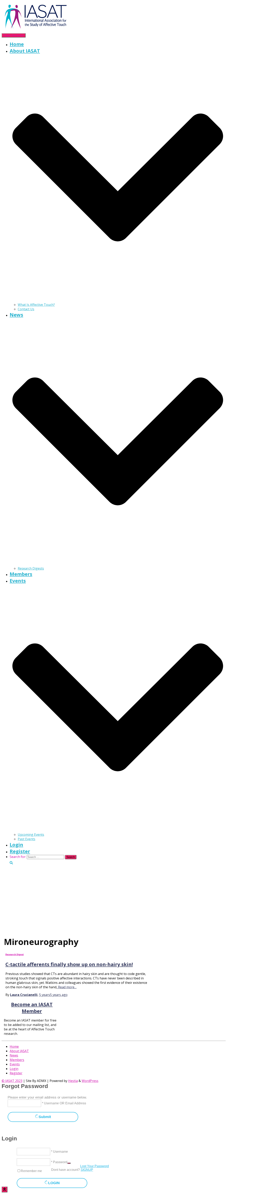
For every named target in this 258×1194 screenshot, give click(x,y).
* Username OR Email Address (63, 1103)
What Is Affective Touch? (36, 304)
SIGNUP (87, 1169)
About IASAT (19, 1051)
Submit (45, 1117)
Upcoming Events (31, 834)
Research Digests (31, 568)
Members (21, 574)
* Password (58, 1162)
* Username (59, 1151)
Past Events (26, 839)
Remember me (31, 1171)
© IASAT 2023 (12, 1081)
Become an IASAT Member (32, 1007)
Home (17, 44)
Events (15, 1064)
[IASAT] (36, 30)
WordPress (90, 1081)
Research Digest (14, 954)
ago (53, 995)
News (14, 1055)
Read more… (67, 987)
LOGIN (54, 1183)
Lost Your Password (94, 1166)
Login (16, 844)
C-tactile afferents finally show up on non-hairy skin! (69, 964)
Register (20, 851)
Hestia (73, 1081)
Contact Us (26, 309)
